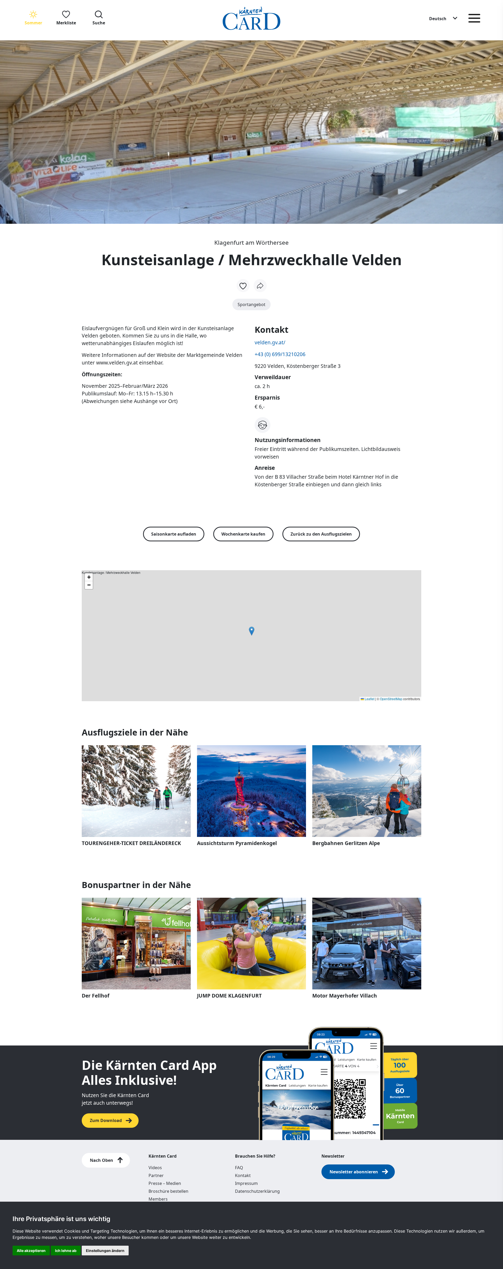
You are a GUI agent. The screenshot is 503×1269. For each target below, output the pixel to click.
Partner (156, 1175)
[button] (444, 18)
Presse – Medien (165, 1183)
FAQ (239, 1167)
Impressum (246, 1183)
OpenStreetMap (391, 698)
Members (158, 1199)
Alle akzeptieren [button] (31, 1250)
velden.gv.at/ (270, 342)
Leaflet (369, 698)
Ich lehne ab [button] (65, 1250)
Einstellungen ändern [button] (105, 1250)
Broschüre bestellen (168, 1191)
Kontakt (243, 1175)
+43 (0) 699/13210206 (280, 354)
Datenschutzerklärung (257, 1191)
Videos (155, 1167)
